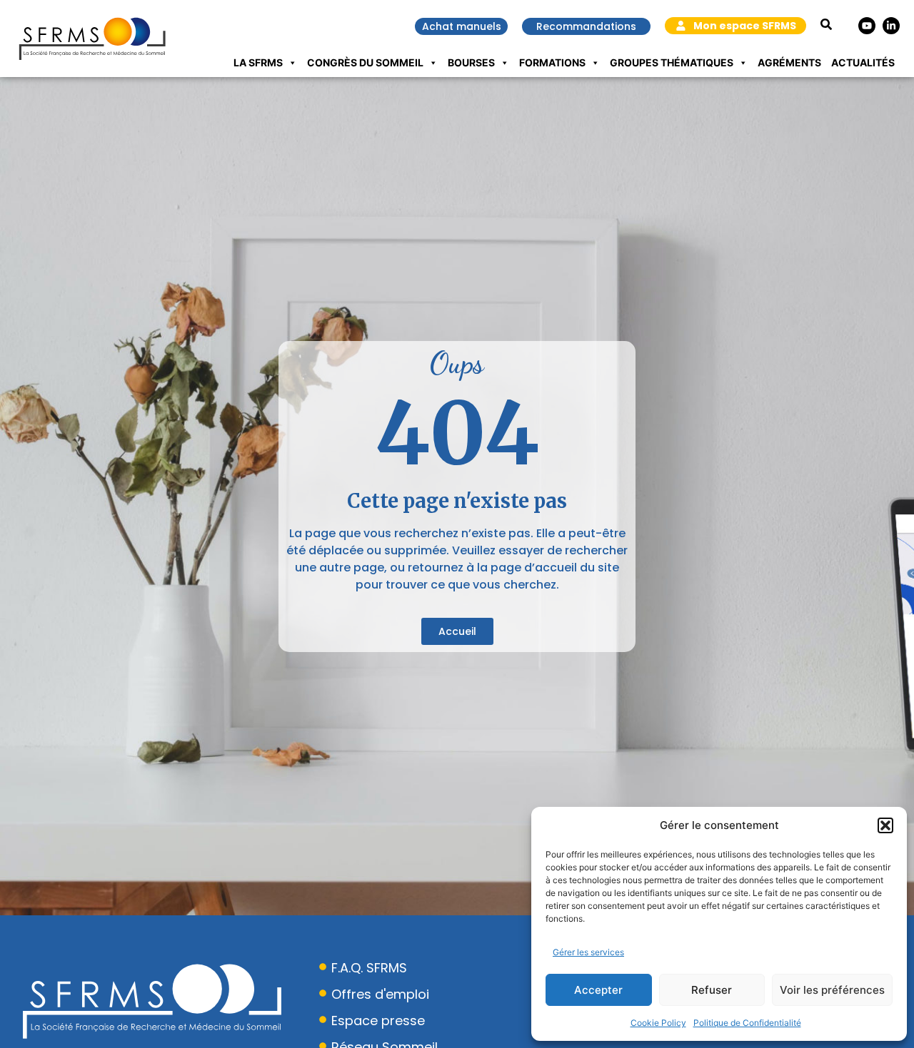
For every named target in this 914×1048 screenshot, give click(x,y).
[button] (885, 825)
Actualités (863, 62)
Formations (552, 62)
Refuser (711, 990)
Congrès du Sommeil (365, 62)
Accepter (598, 990)
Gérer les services (588, 952)
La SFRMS (258, 62)
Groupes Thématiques (671, 62)
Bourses (471, 62)
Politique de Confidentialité (747, 1022)
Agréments (789, 62)
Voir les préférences (832, 990)
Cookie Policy (658, 1022)
